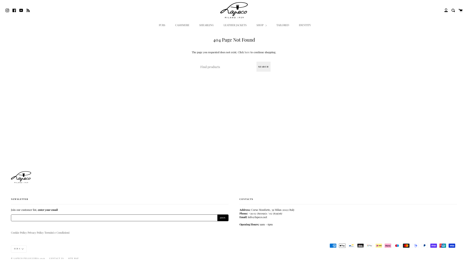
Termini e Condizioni (56, 232)
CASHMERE (182, 25)
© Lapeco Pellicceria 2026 (28, 258)
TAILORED (282, 25)
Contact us (56, 258)
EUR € (17, 248)
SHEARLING (206, 25)
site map (73, 258)
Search (263, 66)
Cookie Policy (19, 232)
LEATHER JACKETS (235, 25)
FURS (162, 25)
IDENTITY (305, 25)
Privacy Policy (36, 232)
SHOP (260, 25)
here (247, 52)
